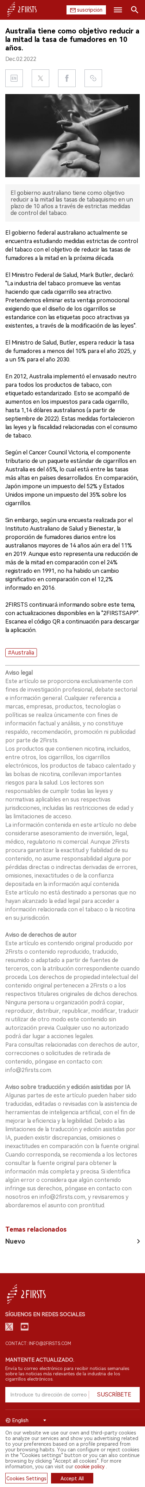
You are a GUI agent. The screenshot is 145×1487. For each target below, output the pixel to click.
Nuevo (15, 1241)
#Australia (21, 652)
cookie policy (90, 1466)
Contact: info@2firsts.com (38, 1343)
